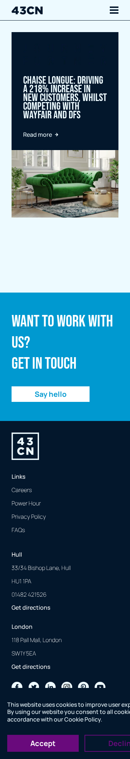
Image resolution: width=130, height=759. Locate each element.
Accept (43, 743)
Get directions (31, 607)
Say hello (50, 394)
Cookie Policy (82, 719)
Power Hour (26, 503)
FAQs (18, 530)
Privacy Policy (29, 517)
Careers (22, 490)
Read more (37, 135)
